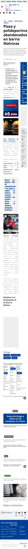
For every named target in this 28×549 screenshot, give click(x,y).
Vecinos (14, 358)
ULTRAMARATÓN (7, 475)
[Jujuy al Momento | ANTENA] (19, 515)
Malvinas (6, 355)
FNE (6, 534)
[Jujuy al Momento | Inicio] (26, 522)
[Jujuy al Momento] (7, 513)
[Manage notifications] (25, 546)
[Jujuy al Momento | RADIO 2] (25, 515)
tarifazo (6, 456)
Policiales (19, 1)
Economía (8, 1)
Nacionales (3, 529)
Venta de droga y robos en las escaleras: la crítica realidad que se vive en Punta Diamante (13, 382)
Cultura (7, 531)
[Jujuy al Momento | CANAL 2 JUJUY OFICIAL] (16, 515)
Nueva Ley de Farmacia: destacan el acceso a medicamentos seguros (14, 440)
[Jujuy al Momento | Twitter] (4, 13)
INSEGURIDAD (13, 533)
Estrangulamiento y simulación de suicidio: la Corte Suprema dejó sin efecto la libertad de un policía (14, 500)
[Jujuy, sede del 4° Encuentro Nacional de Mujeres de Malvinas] (5, 375)
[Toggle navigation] (2, 7)
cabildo (5, 373)
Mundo (24, 1)
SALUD (11, 536)
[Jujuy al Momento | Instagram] (7, 13)
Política (3, 1)
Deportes (14, 1)
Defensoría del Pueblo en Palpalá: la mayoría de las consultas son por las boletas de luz (14, 460)
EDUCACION (13, 529)
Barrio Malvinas (16, 355)
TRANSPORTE (13, 531)
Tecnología (8, 536)
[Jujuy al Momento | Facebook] (1, 13)
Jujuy (2, 526)
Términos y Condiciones (5, 541)
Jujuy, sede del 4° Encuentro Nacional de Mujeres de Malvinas (6, 383)
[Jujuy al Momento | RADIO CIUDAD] (25, 518)
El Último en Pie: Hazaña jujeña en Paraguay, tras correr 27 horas (14, 479)
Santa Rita (12, 141)
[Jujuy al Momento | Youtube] (10, 13)
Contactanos (23, 534)
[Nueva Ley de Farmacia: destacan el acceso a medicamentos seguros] (18, 375)
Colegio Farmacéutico (21, 373)
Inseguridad (13, 368)
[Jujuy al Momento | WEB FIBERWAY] (22, 515)
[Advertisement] (14, 332)
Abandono (7, 358)
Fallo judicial (7, 495)
